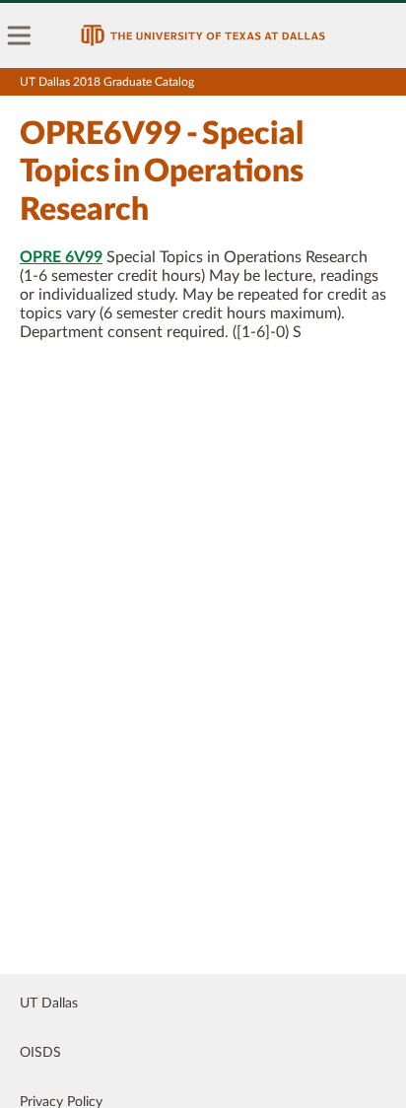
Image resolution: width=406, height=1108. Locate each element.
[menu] (19, 35)
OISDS (40, 1053)
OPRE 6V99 (61, 257)
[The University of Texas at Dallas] (203, 35)
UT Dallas (49, 1003)
